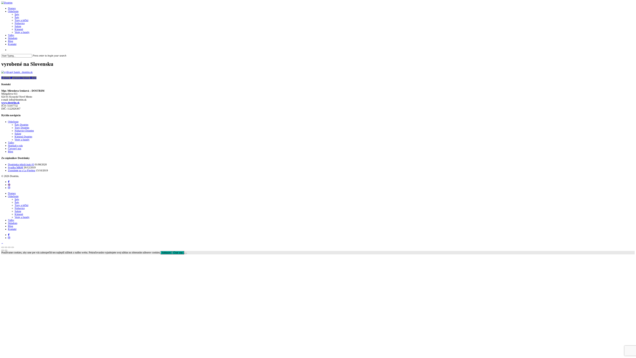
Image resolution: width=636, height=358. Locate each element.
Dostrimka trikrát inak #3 (21, 164)
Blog (10, 151)
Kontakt (12, 229)
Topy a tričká (21, 205)
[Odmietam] (185, 253)
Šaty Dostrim (21, 124)
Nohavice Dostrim (24, 130)
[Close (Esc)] (2, 247)
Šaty (17, 202)
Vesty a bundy (22, 139)
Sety (17, 199)
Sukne (18, 133)
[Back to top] (2, 243)
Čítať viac (178, 252)
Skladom (12, 223)
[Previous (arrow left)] (2, 250)
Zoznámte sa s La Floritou (21, 170)
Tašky (11, 142)
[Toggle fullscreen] (9, 247)
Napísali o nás (15, 145)
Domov (12, 193)
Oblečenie (13, 121)
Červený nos (14, 148)
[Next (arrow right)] (6, 250)
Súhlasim (166, 252)
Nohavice (20, 208)
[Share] (6, 247)
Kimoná (19, 214)
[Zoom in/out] (12, 247)
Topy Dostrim (22, 127)
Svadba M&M (15, 167)
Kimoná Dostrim (23, 136)
